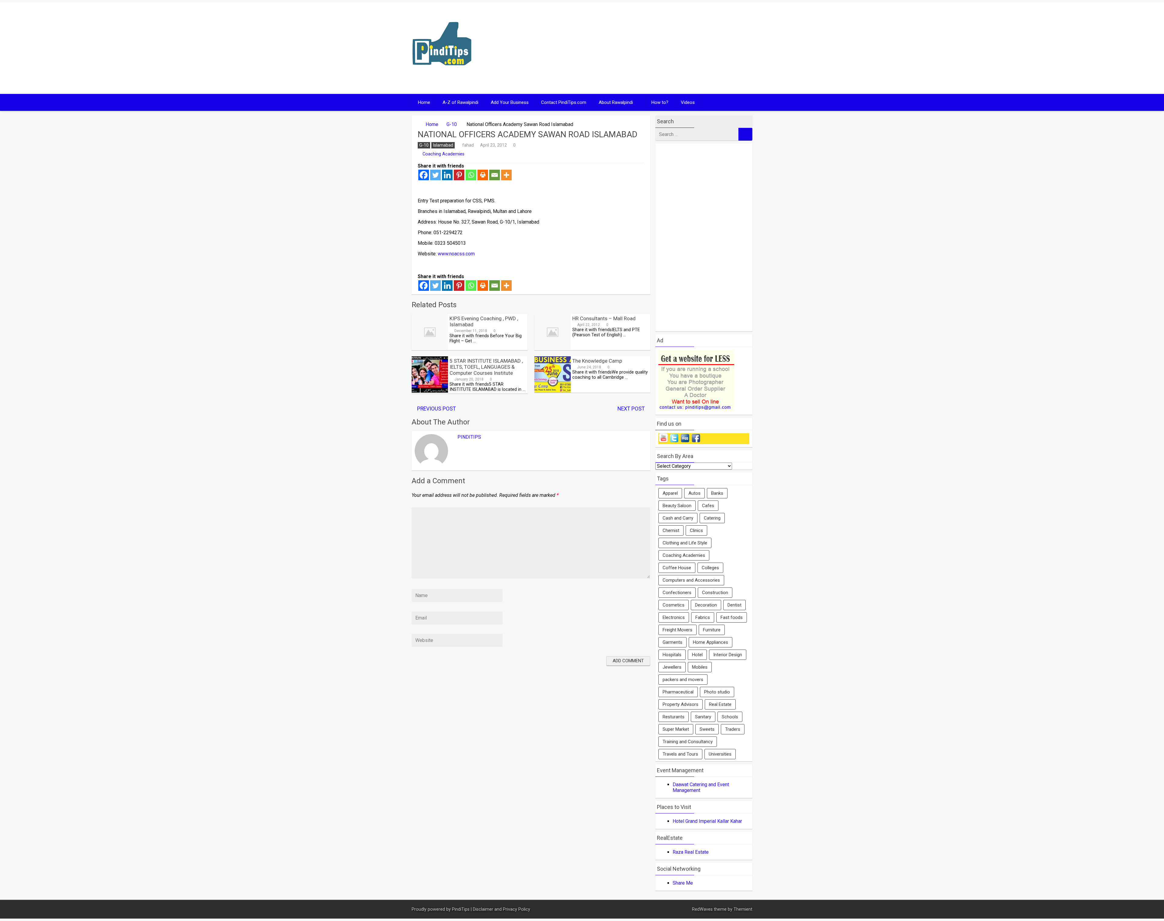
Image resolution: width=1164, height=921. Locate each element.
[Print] (482, 175)
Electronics (674, 617)
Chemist (671, 530)
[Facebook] (423, 175)
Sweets (707, 729)
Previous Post (436, 409)
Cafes (708, 505)
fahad (468, 145)
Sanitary (703, 717)
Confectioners (677, 592)
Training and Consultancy (688, 741)
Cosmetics (673, 605)
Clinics (696, 530)
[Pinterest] (459, 175)
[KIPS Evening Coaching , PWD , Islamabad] (430, 348)
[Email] (494, 175)
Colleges (710, 567)
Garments (672, 642)
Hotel (697, 654)
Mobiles (699, 667)
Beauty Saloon (677, 505)
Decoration (706, 605)
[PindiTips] (442, 73)
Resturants (673, 717)
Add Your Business (510, 102)
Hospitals (672, 654)
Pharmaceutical (678, 692)
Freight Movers (677, 630)
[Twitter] (435, 175)
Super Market (676, 729)
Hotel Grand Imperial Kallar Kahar (707, 821)
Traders (732, 729)
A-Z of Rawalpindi (460, 102)
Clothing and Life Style (685, 543)
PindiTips (469, 437)
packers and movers (683, 679)
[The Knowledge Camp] (552, 391)
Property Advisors (680, 704)
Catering (712, 518)
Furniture (712, 630)
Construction (715, 592)
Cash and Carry (678, 518)
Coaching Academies (443, 154)
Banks (717, 493)
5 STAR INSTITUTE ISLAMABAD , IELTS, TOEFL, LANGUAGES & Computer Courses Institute (486, 367)
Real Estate (720, 704)
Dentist (734, 605)
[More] (506, 175)
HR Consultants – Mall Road (604, 318)
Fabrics (702, 617)
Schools (730, 717)
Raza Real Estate (691, 852)
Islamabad (443, 145)
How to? (659, 102)
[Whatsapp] (471, 175)
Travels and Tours (680, 754)
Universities (720, 754)
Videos (688, 102)
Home (424, 102)
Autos (694, 493)
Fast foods (732, 617)
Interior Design (727, 654)
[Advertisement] (640, 48)
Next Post (631, 409)
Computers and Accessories (691, 580)
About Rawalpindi (616, 102)
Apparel (670, 493)
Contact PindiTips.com (563, 102)
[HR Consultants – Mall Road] (552, 348)
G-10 (452, 124)
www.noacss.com (456, 254)
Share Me (683, 883)
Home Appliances (710, 642)
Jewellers (672, 667)
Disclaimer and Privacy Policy (501, 909)
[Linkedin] (447, 175)
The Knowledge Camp (597, 361)
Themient (743, 909)
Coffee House (677, 567)
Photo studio (717, 692)
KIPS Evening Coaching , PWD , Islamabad (484, 321)
